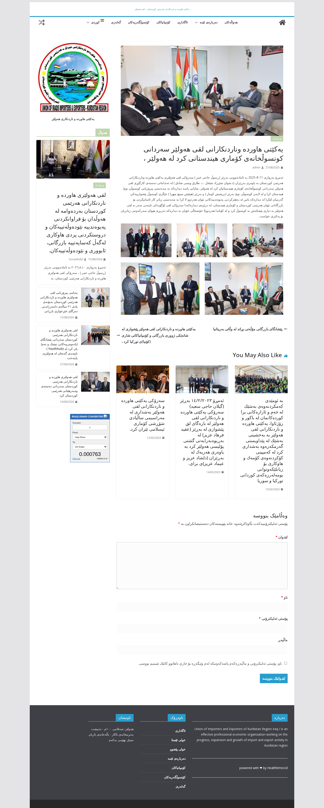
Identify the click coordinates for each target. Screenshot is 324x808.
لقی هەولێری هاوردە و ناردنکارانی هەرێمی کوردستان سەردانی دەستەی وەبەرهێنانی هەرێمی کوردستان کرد (59, 386)
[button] (197, 22)
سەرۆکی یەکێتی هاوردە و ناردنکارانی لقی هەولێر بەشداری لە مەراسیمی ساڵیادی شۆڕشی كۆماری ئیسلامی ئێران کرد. (143, 414)
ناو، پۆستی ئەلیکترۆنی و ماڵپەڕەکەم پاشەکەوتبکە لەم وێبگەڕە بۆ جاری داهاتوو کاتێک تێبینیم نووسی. (210, 663)
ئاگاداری (182, 22)
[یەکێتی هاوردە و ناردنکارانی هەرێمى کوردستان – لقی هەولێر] (282, 22)
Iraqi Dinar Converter (87, 416)
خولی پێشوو (178, 749)
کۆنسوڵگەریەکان (138, 22)
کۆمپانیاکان (163, 22)
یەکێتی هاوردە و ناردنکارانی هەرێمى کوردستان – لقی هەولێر (162, 9)
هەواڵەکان (231, 22)
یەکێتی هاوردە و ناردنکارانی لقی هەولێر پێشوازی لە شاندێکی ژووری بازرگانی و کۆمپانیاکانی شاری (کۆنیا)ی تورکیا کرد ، (159, 335)
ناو (284, 597)
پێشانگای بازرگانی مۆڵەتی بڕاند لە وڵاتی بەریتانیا (247, 329)
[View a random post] (41, 22)
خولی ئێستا (178, 740)
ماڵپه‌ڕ (283, 639)
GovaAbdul (76, 259)
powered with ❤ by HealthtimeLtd (263, 768)
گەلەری (116, 22)
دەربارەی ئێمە (209, 22)
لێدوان (282, 537)
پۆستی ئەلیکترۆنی (273, 618)
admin (256, 167)
